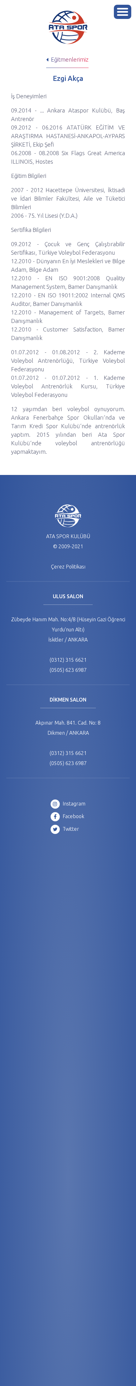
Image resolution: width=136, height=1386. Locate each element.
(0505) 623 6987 (68, 670)
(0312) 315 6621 (68, 660)
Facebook (72, 816)
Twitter (70, 829)
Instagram (73, 803)
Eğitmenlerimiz (69, 59)
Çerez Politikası (68, 566)
